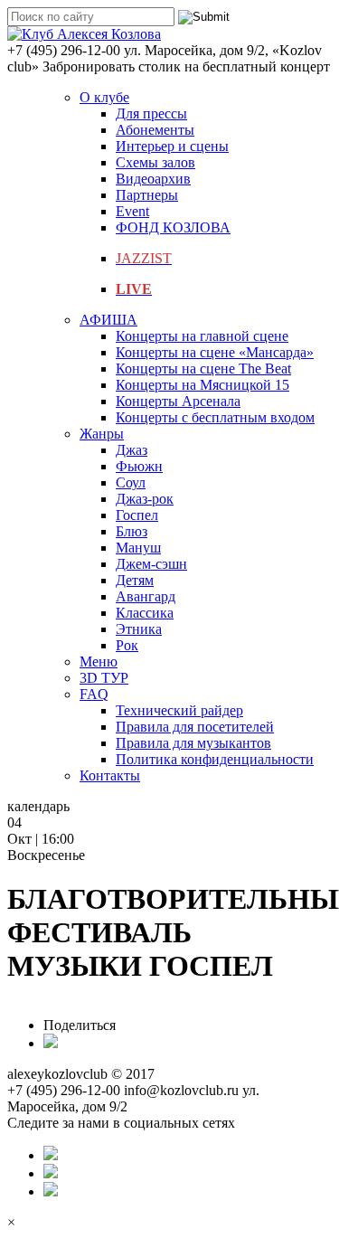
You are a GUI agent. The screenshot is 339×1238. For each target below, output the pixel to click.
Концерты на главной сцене (202, 336)
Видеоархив (153, 178)
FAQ (94, 694)
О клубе (104, 97)
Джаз (131, 450)
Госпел (137, 515)
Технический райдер (179, 710)
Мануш (138, 547)
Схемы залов (155, 162)
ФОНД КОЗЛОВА (173, 227)
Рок (127, 645)
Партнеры (147, 195)
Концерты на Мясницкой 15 (202, 384)
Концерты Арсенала (178, 401)
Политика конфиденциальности (215, 759)
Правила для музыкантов (193, 743)
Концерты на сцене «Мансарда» (215, 352)
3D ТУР (104, 677)
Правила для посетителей (195, 726)
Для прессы (151, 113)
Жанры (102, 433)
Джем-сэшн (151, 564)
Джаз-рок (145, 498)
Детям (135, 580)
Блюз (131, 531)
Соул (131, 482)
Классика (145, 612)
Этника (139, 629)
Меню (99, 661)
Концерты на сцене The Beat (203, 368)
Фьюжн (139, 466)
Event (132, 211)
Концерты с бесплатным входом (215, 417)
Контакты (110, 775)
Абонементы (155, 129)
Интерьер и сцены (172, 146)
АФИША (108, 319)
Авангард (145, 596)
